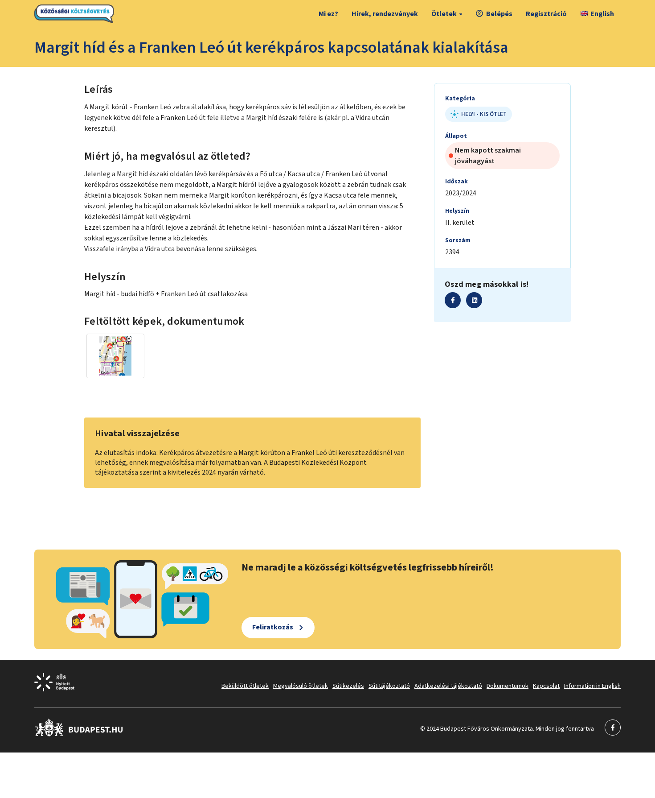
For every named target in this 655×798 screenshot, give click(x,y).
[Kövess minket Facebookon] (79, 734)
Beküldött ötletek (245, 686)
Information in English (592, 686)
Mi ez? (328, 14)
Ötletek (444, 14)
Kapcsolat (546, 686)
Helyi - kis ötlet (484, 114)
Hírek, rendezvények (385, 14)
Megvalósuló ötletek (300, 686)
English (602, 14)
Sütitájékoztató (389, 686)
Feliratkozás (272, 627)
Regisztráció (546, 14)
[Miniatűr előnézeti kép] (115, 356)
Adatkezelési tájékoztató (448, 686)
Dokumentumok (507, 686)
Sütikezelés (348, 686)
